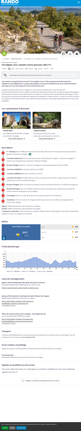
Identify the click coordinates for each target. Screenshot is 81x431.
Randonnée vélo (16, 59)
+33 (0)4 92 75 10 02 (9, 324)
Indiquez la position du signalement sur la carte (42, 381)
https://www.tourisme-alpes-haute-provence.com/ (20, 288)
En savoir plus (21, 428)
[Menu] (78, 2)
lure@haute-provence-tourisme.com (15, 303)
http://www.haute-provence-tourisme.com (17, 319)
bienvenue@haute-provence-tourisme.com (17, 321)
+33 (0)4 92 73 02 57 (9, 306)
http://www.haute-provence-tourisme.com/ (18, 301)
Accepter (5, 428)
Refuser (12, 428)
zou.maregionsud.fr (28, 337)
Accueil (6, 59)
